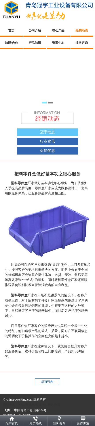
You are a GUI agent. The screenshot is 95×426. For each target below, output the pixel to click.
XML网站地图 (28, 405)
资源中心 (58, 42)
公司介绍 (35, 30)
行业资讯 (47, 141)
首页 (11, 30)
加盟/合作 (11, 42)
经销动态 (82, 30)
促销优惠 (47, 151)
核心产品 (58, 30)
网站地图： (11, 405)
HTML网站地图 (49, 405)
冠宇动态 (47, 132)
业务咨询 (82, 42)
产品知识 (35, 42)
